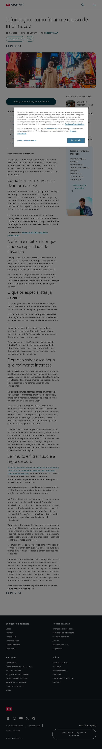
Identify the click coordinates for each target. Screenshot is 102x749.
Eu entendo (76, 140)
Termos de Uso (51, 129)
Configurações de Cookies (74, 124)
